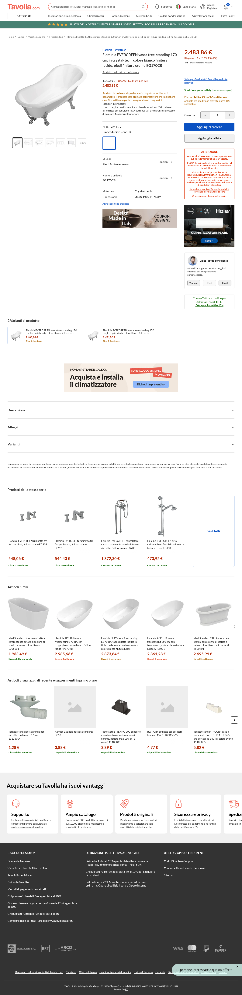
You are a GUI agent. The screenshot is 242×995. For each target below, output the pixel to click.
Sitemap (169, 875)
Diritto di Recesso (143, 972)
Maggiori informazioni (114, 103)
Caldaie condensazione (171, 15)
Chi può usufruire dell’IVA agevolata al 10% (34, 896)
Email (225, 283)
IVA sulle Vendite (18, 882)
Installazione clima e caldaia (64, 15)
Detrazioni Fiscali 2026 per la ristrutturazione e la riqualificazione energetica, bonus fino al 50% (117, 862)
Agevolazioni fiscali (203, 15)
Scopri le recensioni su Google (132, 24)
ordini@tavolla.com (215, 191)
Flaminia (107, 49)
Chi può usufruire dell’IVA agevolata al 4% (33, 913)
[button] (234, 626)
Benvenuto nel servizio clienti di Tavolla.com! (39, 972)
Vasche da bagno (37, 36)
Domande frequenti (20, 861)
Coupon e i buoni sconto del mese (184, 868)
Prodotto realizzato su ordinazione (120, 72)
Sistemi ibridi (144, 15)
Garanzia (160, 972)
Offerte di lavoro (88, 972)
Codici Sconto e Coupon (178, 861)
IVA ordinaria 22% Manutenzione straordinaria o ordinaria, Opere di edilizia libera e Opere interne (116, 883)
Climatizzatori (95, 15)
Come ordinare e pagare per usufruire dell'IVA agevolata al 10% (42, 904)
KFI (126, 989)
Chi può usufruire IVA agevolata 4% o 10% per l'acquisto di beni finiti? (120, 873)
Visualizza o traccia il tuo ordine (27, 868)
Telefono (193, 283)
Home (11, 36)
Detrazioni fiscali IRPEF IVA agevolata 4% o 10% (209, 303)
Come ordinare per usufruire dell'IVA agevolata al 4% (40, 920)
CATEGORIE (24, 16)
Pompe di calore (120, 15)
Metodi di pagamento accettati (27, 889)
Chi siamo (71, 972)
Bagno (21, 36)
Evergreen (120, 49)
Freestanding (56, 36)
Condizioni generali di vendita (115, 972)
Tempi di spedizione (20, 875)
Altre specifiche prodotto (115, 203)
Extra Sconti (228, 15)
